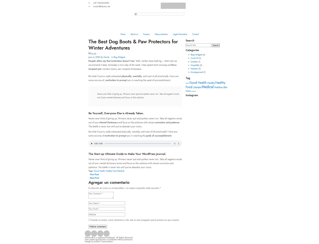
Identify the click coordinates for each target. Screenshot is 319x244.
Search (216, 45)
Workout (193, 91)
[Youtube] (176, 6)
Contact (195, 34)
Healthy (211, 83)
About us (134, 34)
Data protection (161, 34)
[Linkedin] (182, 6)
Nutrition (194, 68)
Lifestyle (197, 87)
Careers (146, 34)
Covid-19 (194, 58)
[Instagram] (170, 6)
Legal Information (180, 34)
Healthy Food (111, 171)
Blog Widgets (119, 57)
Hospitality (195, 65)
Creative (194, 61)
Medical (121, 171)
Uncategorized (197, 72)
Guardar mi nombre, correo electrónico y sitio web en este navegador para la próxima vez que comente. (135, 220)
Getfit (187, 83)
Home (122, 34)
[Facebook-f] (164, 6)
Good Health (99, 171)
